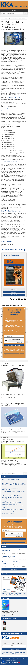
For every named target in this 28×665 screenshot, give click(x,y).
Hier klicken (15, 341)
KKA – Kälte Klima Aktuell (12, 333)
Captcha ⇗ (20, 342)
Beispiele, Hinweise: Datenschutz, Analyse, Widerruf (14, 353)
